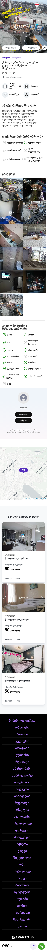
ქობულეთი (22, 871)
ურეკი (22, 851)
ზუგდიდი (22, 803)
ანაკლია (22, 809)
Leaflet (24, 499)
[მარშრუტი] (33, 946)
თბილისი (16, 58)
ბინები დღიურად (22, 720)
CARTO (43, 499)
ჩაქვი (22, 878)
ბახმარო (22, 885)
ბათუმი (22, 734)
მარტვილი (22, 837)
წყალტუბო (22, 892)
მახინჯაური (22, 919)
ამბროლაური (22, 775)
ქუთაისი (22, 755)
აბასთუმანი (22, 768)
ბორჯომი (22, 748)
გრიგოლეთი (22, 823)
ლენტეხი (22, 830)
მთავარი (6, 58)
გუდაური (22, 741)
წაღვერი (22, 789)
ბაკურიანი (22, 782)
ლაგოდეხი (22, 816)
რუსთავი (22, 761)
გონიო (22, 905)
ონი (22, 864)
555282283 (23, 414)
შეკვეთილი (22, 857)
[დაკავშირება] (41, 946)
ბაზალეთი (22, 796)
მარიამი (23, 408)
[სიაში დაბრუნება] (5, 4)
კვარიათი (22, 912)
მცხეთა (22, 844)
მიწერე (23, 420)
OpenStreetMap (34, 499)
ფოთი (22, 926)
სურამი (22, 899)
